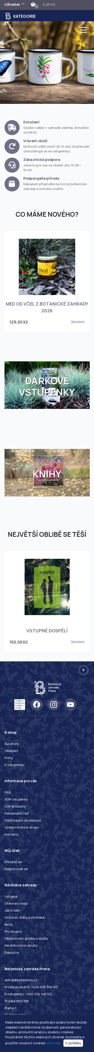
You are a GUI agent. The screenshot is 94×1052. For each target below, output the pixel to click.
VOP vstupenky (16, 799)
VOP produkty (15, 806)
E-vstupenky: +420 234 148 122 (28, 994)
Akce (8, 924)
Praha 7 (10, 1008)
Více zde (53, 1043)
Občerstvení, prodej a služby (26, 938)
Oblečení (11, 750)
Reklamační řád (17, 813)
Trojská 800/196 (17, 1001)
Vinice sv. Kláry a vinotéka (25, 917)
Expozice (12, 952)
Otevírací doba (16, 903)
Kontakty (12, 834)
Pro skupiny (13, 931)
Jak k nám (12, 910)
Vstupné (11, 896)
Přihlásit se (13, 862)
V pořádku (73, 1043)
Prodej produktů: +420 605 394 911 (31, 987)
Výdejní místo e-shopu (22, 827)
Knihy (9, 757)
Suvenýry (12, 743)
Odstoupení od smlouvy (23, 820)
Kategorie (24, 16)
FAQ (8, 792)
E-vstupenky (14, 764)
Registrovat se (16, 869)
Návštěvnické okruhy (21, 945)
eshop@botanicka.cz (21, 980)
